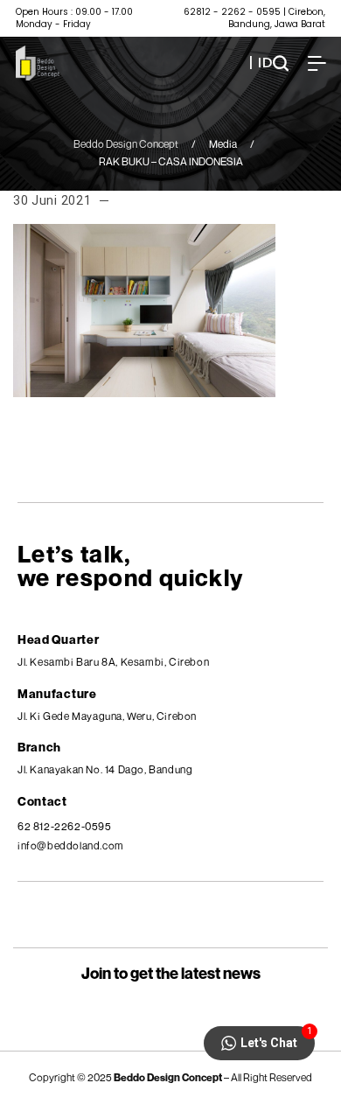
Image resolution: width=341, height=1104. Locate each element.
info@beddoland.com (70, 845)
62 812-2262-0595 (64, 826)
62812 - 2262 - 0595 (232, 11)
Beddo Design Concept (125, 143)
